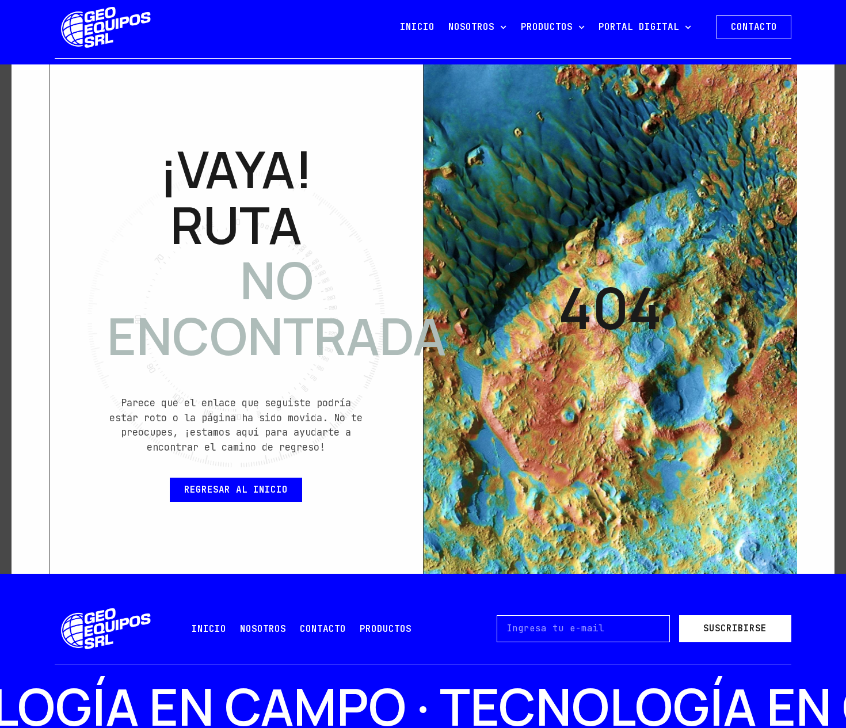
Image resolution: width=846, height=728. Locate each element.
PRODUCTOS (547, 27)
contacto (323, 629)
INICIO (417, 27)
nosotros (263, 629)
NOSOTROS (471, 27)
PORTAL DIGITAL (639, 27)
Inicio (209, 629)
